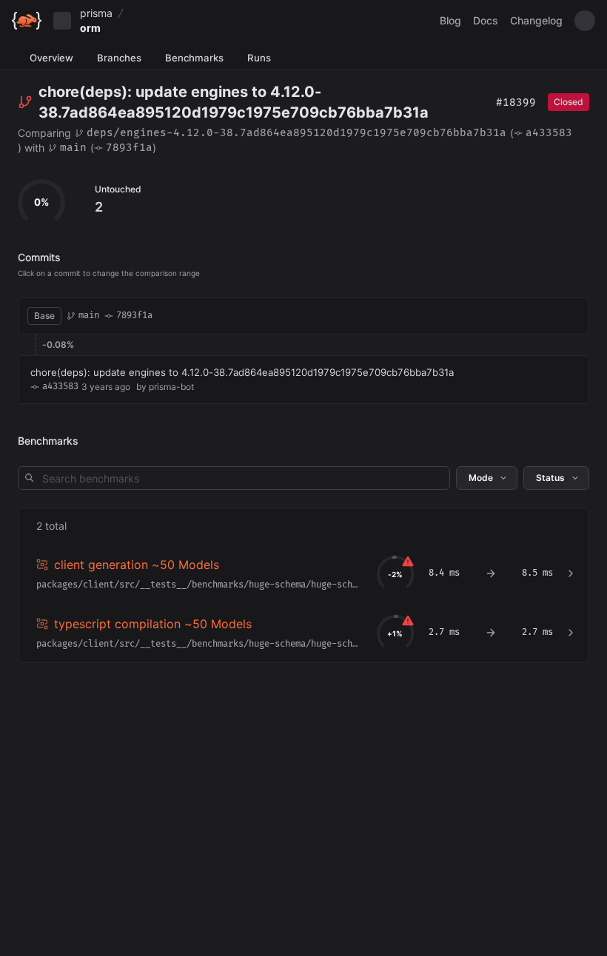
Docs (485, 20)
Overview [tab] (51, 58)
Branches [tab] (119, 58)
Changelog (536, 20)
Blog (450, 20)
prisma (96, 13)
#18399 (516, 102)
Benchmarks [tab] (194, 58)
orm (90, 27)
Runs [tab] (259, 58)
